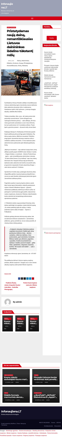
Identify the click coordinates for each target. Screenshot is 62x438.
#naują (21, 63)
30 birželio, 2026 (10, 400)
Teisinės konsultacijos (25, 430)
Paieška (47, 27)
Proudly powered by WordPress (8, 423)
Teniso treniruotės (52, 433)
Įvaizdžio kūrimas (33, 433)
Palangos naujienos (41, 435)
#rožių (19, 65)
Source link (7, 273)
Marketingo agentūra (12, 430)
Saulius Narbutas (22, 433)
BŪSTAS (6, 392)
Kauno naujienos (17, 435)
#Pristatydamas (28, 63)
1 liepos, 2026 (39, 382)
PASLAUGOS (57, 426)
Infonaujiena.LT (11, 411)
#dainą (19, 60)
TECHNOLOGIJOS (37, 392)
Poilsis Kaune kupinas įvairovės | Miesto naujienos (30, 285)
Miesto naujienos (11, 27)
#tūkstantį (25, 65)
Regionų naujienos (28, 435)
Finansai (36, 375)
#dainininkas (25, 60)
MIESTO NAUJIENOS (44, 422)
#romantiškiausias (12, 65)
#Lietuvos (15, 63)
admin (19, 302)
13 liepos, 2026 (9, 382)
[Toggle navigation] (32, 18)
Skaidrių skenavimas (38, 430)
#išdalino (9, 63)
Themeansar (4, 425)
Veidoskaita (42, 433)
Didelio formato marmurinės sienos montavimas (49, 76)
